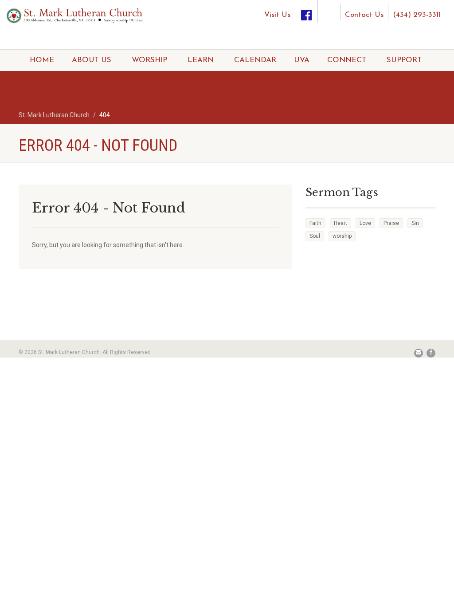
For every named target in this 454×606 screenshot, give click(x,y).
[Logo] (76, 15)
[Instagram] (329, 8)
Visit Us (277, 15)
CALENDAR (255, 60)
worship (342, 236)
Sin (415, 223)
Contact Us (364, 15)
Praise (391, 223)
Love (365, 223)
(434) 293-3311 (417, 15)
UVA (301, 60)
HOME (42, 60)
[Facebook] (306, 12)
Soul (314, 236)
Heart (340, 223)
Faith (315, 223)
